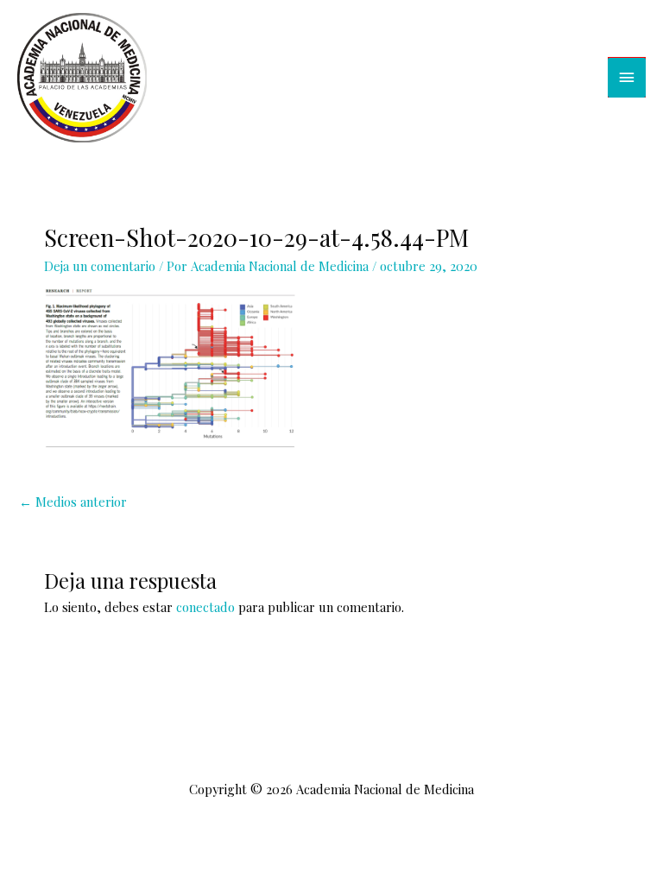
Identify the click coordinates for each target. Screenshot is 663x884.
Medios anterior (73, 501)
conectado (205, 607)
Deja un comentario (99, 266)
